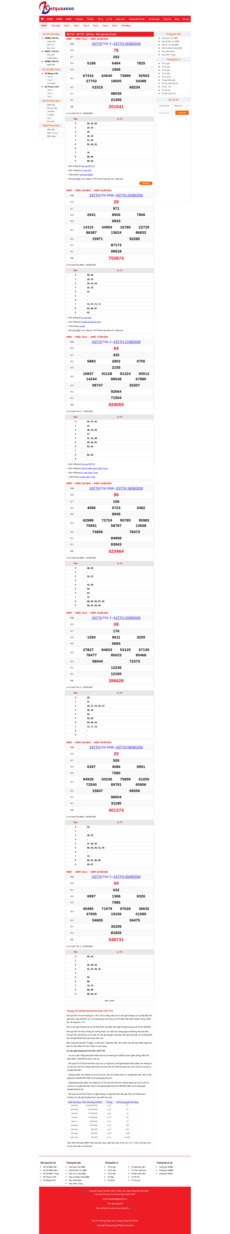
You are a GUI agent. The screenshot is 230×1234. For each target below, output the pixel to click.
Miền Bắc (51, 65)
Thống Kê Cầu (173, 34)
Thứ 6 (105, 25)
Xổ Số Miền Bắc (50, 1167)
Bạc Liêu (51, 48)
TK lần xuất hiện (138, 1173)
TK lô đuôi (166, 77)
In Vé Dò (145, 183)
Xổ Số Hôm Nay (51, 34)
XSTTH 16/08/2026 (129, 488)
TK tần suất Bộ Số (169, 83)
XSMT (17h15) (52, 51)
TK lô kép (165, 70)
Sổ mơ (186, 19)
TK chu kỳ (165, 90)
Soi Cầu (131, 1229)
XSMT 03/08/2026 (99, 872)
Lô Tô (109, 19)
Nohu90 (137, 1212)
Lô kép (82, 326)
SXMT (78, 330)
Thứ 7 (115, 25)
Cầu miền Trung (168, 55)
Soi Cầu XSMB (138, 1229)
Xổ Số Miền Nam (50, 1170)
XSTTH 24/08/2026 (127, 43)
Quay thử (120, 19)
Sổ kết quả (154, 19)
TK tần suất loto (168, 93)
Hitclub (118, 1229)
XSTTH (97, 43)
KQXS (82, 1022)
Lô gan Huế (86, 170)
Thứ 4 (86, 25)
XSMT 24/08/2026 (99, 39)
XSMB (50, 19)
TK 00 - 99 (166, 87)
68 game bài (108, 1229)
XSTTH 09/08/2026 (129, 747)
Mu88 (88, 1213)
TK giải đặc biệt (168, 80)
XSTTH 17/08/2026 (127, 342)
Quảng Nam (52, 58)
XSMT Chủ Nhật (83, 190)
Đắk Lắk (50, 55)
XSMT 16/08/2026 (103, 483)
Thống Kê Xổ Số (136, 19)
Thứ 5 (95, 25)
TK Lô (100, 19)
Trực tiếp (55, 25)
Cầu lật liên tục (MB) (170, 41)
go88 (89, 1229)
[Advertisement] (173, 159)
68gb (102, 1229)
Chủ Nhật (126, 25)
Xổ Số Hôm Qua (51, 100)
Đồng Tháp (52, 108)
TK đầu (110, 1177)
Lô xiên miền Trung (89, 472)
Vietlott (79, 19)
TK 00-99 (135, 1177)
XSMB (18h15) (51, 61)
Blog (177, 19)
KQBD (95, 1212)
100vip (83, 1213)
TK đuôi (110, 1180)
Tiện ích (167, 19)
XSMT (69, 19)
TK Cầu (90, 19)
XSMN (59, 19)
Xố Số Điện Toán (51, 69)
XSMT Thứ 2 (81, 39)
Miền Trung (52, 133)
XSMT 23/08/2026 (103, 190)
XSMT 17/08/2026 (99, 337)
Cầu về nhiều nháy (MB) (171, 48)
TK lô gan (165, 63)
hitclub (98, 1229)
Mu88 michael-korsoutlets (98, 1213)
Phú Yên (50, 121)
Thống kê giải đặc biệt (91, 322)
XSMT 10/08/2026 (99, 613)
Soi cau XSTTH (88, 166)
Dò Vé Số (173, 99)
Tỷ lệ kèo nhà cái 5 (109, 1212)
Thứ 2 (67, 25)
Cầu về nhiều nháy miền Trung (94, 468)
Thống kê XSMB (166, 1167)
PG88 (127, 1229)
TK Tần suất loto (138, 1170)
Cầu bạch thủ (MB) (169, 38)
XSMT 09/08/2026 (103, 742)
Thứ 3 (76, 25)
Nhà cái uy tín (89, 1212)
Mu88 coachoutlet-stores (126, 1212)
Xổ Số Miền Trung (51, 1173)
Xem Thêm (109, 1001)
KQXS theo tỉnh (51, 125)
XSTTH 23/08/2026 (129, 195)
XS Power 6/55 (52, 87)
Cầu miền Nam (167, 51)
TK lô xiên (165, 67)
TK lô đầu (165, 73)
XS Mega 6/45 (51, 73)
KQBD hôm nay (111, 1213)
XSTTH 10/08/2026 (127, 618)
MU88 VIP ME (145, 1212)
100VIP (100, 1212)
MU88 (119, 1213)
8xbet (113, 1229)
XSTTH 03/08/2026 (127, 876)
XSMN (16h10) (52, 38)
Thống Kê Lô (173, 59)
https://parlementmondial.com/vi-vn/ (133, 1213)
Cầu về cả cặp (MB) (169, 45)
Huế (49, 118)
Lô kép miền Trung (87, 477)
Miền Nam (51, 136)
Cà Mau (50, 115)
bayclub (93, 1229)
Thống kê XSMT (86, 174)
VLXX (116, 1212)
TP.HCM (50, 111)
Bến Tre (50, 45)
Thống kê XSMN (166, 1170)
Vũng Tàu (51, 41)
